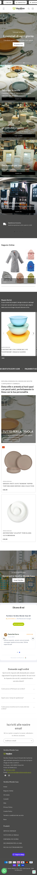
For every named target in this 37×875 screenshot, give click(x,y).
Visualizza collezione (11, 439)
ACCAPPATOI (6, 280)
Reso (5, 819)
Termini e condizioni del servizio (13, 815)
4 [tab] (22, 231)
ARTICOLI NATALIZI (9, 831)
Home (5, 786)
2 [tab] (17, 231)
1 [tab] (14, 231)
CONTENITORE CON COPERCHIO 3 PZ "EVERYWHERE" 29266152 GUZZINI (14, 351)
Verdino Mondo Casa (5, 347)
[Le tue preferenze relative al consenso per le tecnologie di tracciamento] (34, 872)
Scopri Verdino (18, 580)
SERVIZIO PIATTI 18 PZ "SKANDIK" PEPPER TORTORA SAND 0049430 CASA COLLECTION (18, 485)
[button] (4, 9)
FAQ (4, 803)
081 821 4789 (10, 770)
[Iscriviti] (31, 741)
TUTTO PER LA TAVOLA (18, 431)
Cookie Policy (7, 811)
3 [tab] (20, 231)
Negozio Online (8, 791)
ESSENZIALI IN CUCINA (10, 839)
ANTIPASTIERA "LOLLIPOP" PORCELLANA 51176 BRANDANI (17, 534)
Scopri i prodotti (18, 135)
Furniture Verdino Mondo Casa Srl (18, 616)
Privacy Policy (7, 807)
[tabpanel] (18, 224)
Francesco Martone (15, 634)
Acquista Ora (18, 44)
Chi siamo (6, 795)
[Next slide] (32, 638)
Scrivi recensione (18, 624)
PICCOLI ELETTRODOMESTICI (13, 847)
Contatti (6, 799)
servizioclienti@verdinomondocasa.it (19, 772)
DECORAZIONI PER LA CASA (12, 843)
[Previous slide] (4, 638)
